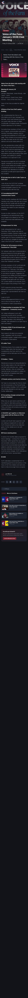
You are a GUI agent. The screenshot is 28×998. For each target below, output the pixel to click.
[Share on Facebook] (10, 482)
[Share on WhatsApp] (13, 482)
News (7, 49)
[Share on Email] (17, 482)
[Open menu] (25, 2)
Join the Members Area (9, 538)
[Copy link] (20, 482)
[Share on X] (7, 482)
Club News (11, 50)
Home (2, 49)
